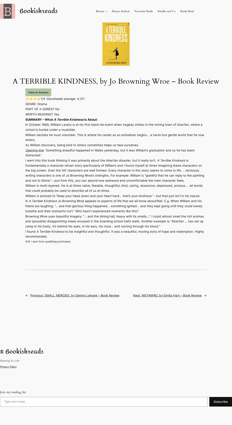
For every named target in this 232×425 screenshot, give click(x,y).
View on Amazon (38, 92)
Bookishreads (39, 11)
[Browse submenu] (106, 11)
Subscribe (221, 401)
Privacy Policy (8, 366)
